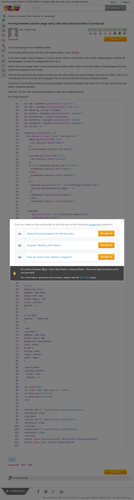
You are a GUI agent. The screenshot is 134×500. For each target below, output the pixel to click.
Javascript (94, 224)
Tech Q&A (85, 277)
